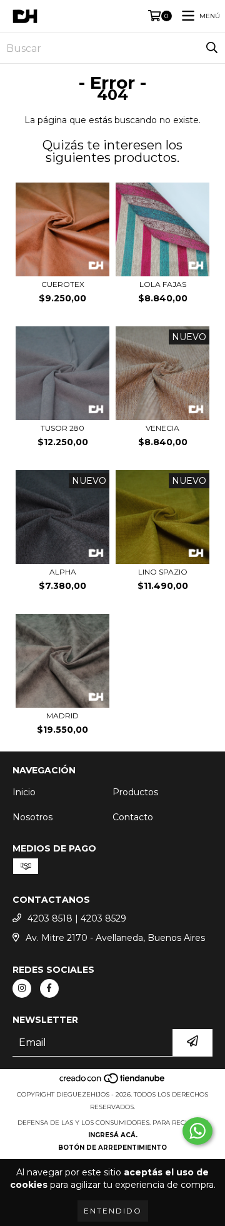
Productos (135, 792)
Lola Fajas (162, 284)
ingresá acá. (113, 1135)
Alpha (62, 571)
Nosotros (32, 817)
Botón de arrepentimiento (112, 1147)
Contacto (132, 817)
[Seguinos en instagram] (21, 988)
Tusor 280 (62, 428)
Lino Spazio (163, 571)
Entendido (113, 1210)
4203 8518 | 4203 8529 (77, 918)
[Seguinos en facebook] (49, 988)
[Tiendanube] (113, 1082)
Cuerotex (62, 284)
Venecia (162, 428)
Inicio (24, 792)
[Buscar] (212, 48)
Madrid (62, 715)
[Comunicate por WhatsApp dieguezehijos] (197, 1131)
